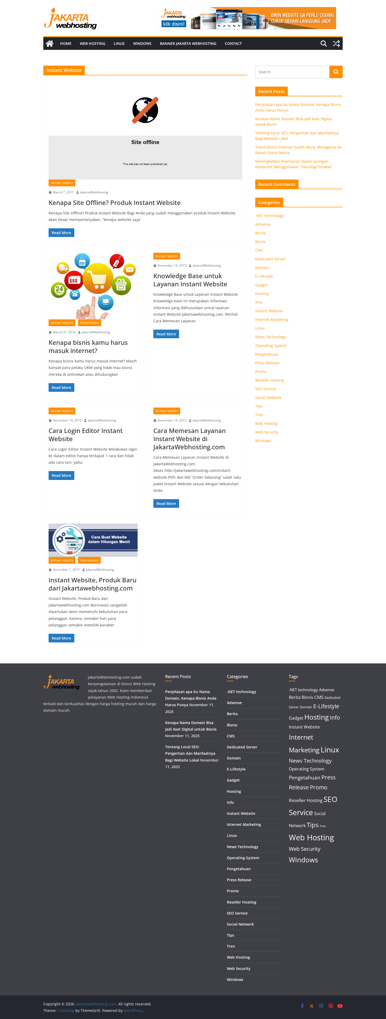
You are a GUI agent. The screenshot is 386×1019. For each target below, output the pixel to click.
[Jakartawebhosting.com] (49, 43)
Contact (233, 43)
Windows (142, 43)
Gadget (261, 284)
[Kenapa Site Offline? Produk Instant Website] (145, 132)
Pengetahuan (89, 323)
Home (65, 43)
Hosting (262, 293)
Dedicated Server (270, 258)
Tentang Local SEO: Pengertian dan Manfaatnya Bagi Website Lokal (190, 753)
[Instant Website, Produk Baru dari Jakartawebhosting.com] (93, 540)
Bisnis (260, 241)
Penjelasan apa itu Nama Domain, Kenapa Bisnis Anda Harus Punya (190, 698)
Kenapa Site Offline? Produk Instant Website (115, 202)
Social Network (268, 397)
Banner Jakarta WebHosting (188, 43)
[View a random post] (336, 43)
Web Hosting (92, 43)
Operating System (271, 345)
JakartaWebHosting (94, 192)
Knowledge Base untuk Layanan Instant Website (190, 279)
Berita (260, 232)
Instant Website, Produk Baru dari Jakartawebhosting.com (93, 584)
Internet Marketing (271, 319)
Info (258, 302)
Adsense (262, 224)
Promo (261, 371)
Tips (259, 406)
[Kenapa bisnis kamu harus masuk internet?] (93, 286)
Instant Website (62, 183)
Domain (262, 267)
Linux (119, 43)
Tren (259, 414)
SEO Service (265, 388)
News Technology (270, 336)
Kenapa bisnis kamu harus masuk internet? (88, 346)
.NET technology (269, 215)
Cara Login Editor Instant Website (86, 434)
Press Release (89, 560)
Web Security (266, 432)
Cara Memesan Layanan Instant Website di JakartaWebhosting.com (189, 438)
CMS (259, 250)
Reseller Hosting (269, 380)
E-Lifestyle (264, 276)
